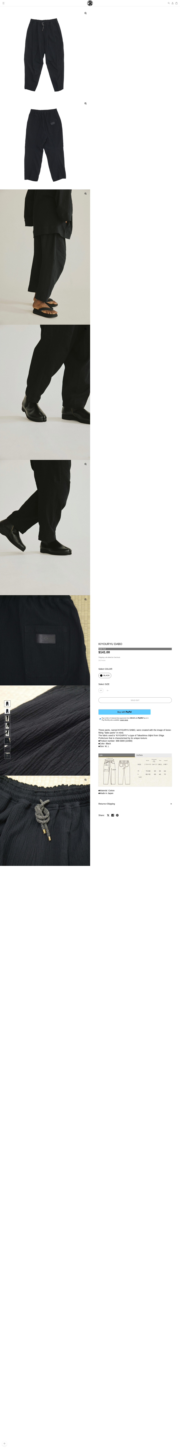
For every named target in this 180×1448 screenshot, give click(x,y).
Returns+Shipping (106, 804)
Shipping (101, 657)
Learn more (124, 720)
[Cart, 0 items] (176, 3)
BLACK (106, 675)
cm (101, 755)
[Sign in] (172, 3)
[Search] (169, 3)
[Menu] (3, 3)
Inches (139, 755)
